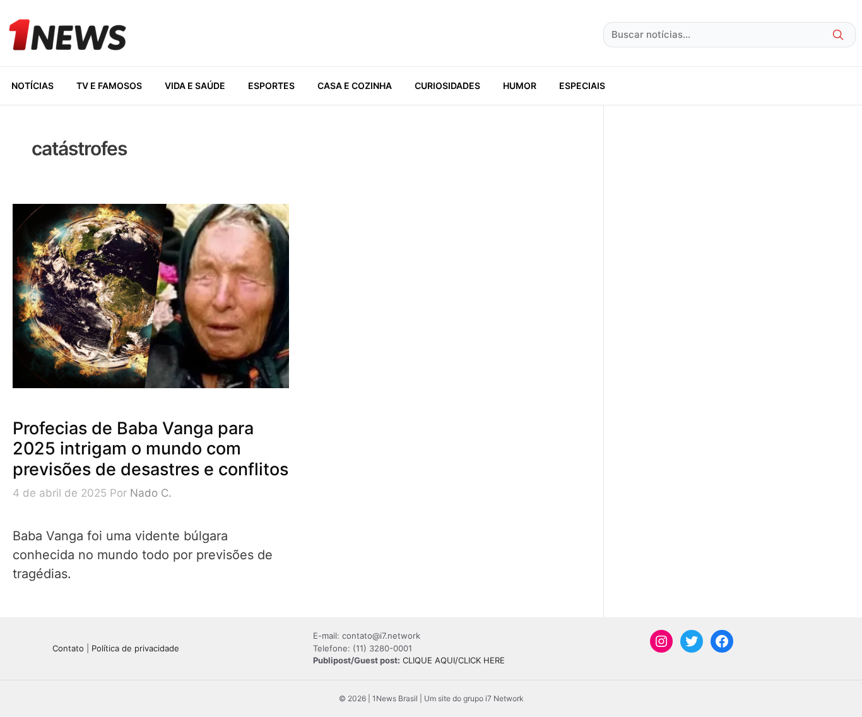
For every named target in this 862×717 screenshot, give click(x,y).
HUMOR (519, 85)
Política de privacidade (135, 648)
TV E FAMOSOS (109, 85)
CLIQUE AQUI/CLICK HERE (454, 660)
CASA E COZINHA (354, 85)
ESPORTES (271, 85)
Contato (68, 648)
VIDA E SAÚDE (195, 85)
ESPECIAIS (582, 85)
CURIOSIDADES (447, 85)
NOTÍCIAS (32, 85)
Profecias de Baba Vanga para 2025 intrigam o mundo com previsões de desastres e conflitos (150, 449)
